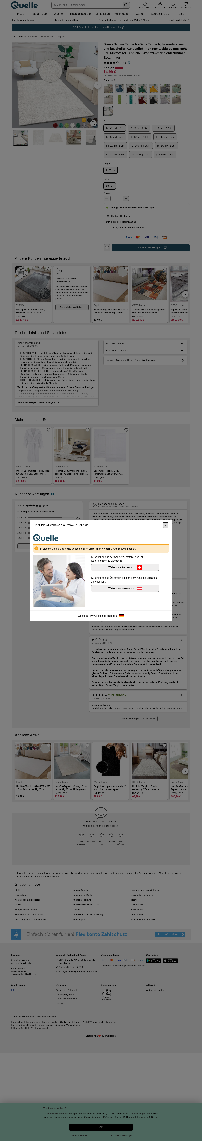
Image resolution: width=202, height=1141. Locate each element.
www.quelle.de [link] (98, 615)
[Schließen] (165, 525)
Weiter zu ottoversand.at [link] (121, 588)
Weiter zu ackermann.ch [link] (121, 567)
